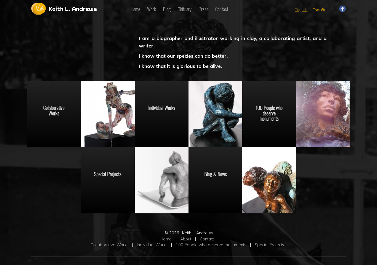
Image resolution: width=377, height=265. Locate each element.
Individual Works (161, 107)
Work (151, 9)
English (301, 9)
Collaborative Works (54, 110)
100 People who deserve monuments (269, 112)
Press (203, 9)
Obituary (185, 9)
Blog (167, 9)
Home (135, 9)
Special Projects (107, 173)
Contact (221, 9)
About (185, 239)
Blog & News (215, 173)
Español (320, 9)
